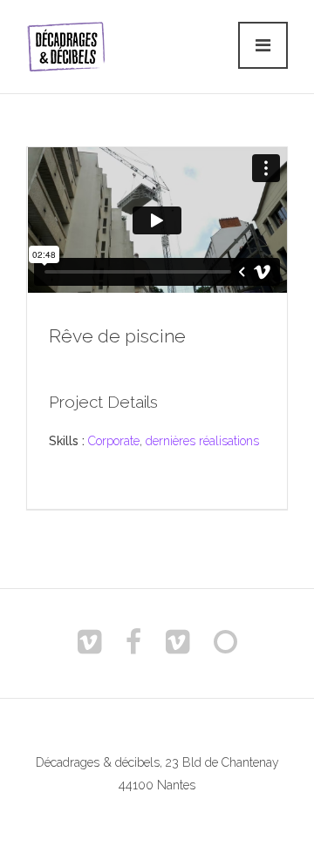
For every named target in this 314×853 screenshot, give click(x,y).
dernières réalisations (202, 441)
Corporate (114, 441)
